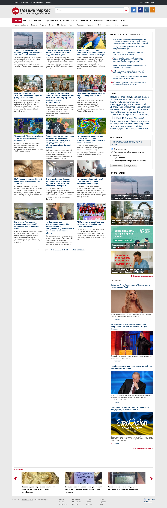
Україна (34, 25)
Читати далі (116, 319)
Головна (17, 20)
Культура (64, 20)
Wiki (123, 20)
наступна (81, 250)
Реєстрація (144, 2)
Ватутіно (114, 97)
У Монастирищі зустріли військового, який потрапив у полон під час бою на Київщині (128, 72)
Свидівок (144, 109)
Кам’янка (114, 102)
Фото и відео (112, 20)
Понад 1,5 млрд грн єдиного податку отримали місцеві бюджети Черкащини (130, 77)
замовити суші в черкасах (136, 124)
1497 (74, 250)
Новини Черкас (27, 500)
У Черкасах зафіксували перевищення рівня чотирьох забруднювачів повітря (129, 83)
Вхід (152, 2)
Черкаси (117, 118)
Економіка (38, 20)
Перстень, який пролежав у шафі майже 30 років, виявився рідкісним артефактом (40, 489)
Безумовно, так (120, 149)
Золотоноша (139, 99)
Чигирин (129, 118)
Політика (27, 20)
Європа (43, 25)
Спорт (74, 20)
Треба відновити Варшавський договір (129, 161)
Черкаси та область (20, 25)
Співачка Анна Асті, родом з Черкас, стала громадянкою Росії (130, 286)
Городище (136, 97)
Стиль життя (85, 20)
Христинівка (142, 114)
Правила (49, 2)
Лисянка (114, 107)
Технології (98, 20)
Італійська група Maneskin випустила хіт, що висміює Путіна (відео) (131, 367)
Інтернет (108, 25)
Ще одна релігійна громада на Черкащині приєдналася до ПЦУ (128, 48)
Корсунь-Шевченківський (134, 104)
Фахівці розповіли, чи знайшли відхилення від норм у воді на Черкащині (130, 66)
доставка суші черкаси (129, 121)
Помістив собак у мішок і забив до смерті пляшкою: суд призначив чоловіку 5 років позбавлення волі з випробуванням (128, 60)
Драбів (145, 97)
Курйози (125, 25)
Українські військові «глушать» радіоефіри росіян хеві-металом (123, 488)
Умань (122, 114)
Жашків (114, 99)
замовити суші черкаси (121, 126)
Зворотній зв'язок (37, 2)
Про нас (16, 2)
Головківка (125, 97)
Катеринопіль (132, 102)
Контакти (24, 2)
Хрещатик (130, 114)
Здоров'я (80, 25)
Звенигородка (125, 99)
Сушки (132, 112)
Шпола (113, 121)
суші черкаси (141, 129)
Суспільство (52, 20)
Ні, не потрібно (119, 158)
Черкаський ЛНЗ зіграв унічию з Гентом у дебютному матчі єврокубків (128, 53)
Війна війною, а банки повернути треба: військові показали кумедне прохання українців (83, 489)
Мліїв (132, 107)
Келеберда (115, 104)
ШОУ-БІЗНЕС (117, 280)
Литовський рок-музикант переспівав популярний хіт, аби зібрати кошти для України (129, 326)
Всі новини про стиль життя (142, 276)
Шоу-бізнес (61, 25)
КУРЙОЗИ (18, 470)
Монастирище (143, 107)
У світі (51, 25)
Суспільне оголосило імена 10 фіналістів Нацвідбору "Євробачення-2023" (130, 408)
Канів (122, 102)
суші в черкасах (126, 129)
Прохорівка (133, 109)
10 (67, 250)
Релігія (71, 25)
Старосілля (122, 112)
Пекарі (123, 109)
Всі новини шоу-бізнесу (144, 448)
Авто (116, 25)
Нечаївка (114, 109)
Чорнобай (139, 118)
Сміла (113, 112)
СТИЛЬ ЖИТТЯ (118, 173)
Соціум (88, 499)
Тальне (140, 112)
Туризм (90, 25)
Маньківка (124, 107)
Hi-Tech (98, 25)
